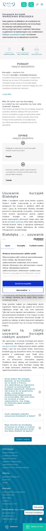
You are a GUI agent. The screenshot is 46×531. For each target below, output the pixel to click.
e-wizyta (5, 501)
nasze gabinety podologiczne (13, 492)
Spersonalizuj (21, 290)
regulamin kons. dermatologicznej (15, 467)
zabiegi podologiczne (10, 477)
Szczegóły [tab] (21, 246)
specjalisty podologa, (15, 222)
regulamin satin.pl (9, 458)
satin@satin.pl (11, 519)
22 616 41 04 (9, 516)
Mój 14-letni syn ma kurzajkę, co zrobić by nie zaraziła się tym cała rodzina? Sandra (21, 104)
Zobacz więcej (23, 439)
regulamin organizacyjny (11, 461)
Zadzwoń (14, 527)
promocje (6, 480)
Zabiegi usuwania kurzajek (14, 34)
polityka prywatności (10, 456)
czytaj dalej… (7, 94)
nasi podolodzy (8, 495)
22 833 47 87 (10, 513)
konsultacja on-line (9, 504)
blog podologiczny (9, 453)
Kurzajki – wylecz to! (13, 72)
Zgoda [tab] (7, 246)
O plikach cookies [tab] (36, 246)
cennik (4, 483)
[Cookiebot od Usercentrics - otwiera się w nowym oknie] (33, 239)
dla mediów (7, 498)
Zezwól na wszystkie (23, 284)
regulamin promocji (10, 464)
